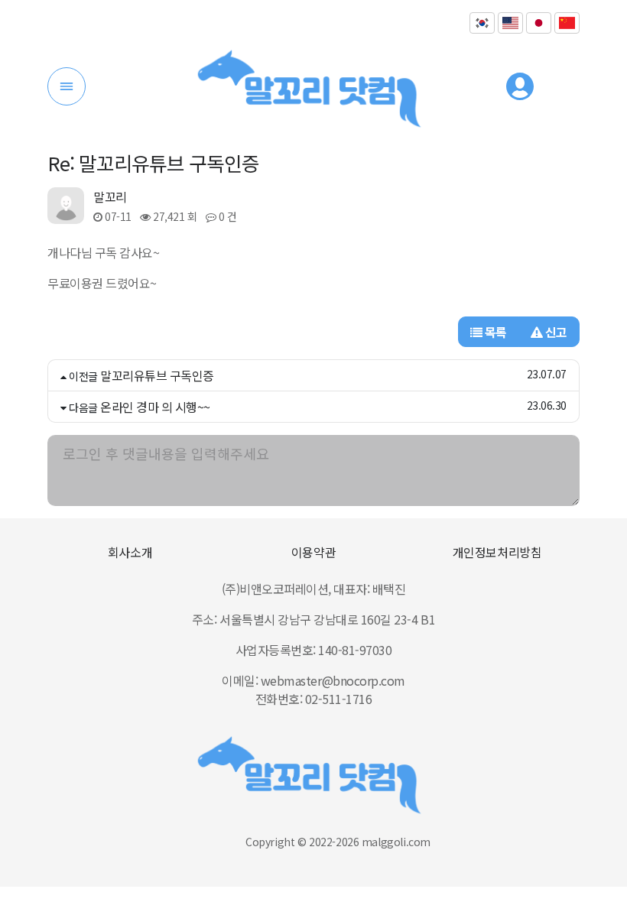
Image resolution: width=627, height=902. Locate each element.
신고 (554, 332)
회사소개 (130, 552)
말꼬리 (110, 196)
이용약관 (313, 552)
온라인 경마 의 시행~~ (155, 406)
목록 (494, 332)
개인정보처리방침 (497, 552)
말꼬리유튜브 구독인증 (157, 375)
